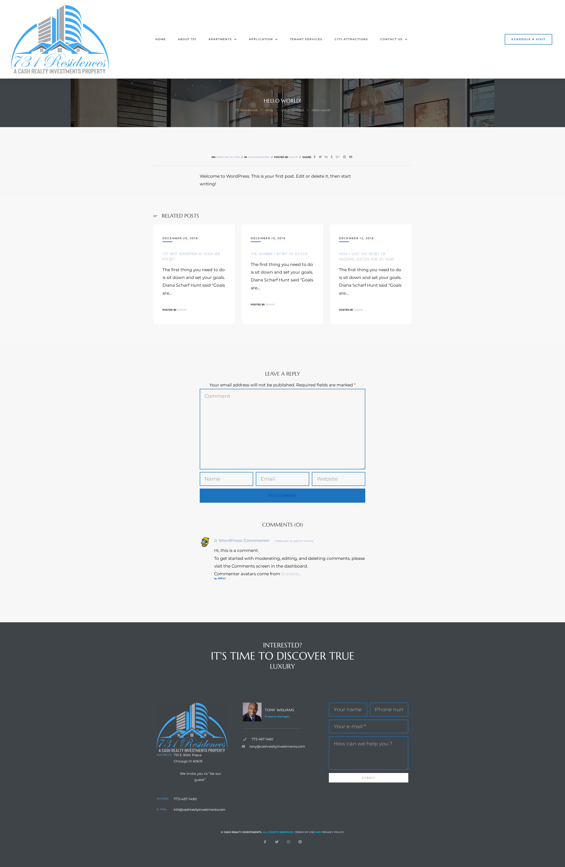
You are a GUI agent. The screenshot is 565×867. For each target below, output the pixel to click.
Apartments (220, 39)
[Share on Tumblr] (332, 157)
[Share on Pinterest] (344, 157)
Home (160, 39)
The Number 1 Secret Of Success (279, 254)
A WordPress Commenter (242, 540)
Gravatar (290, 573)
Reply (222, 578)
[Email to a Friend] (350, 157)
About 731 (187, 39)
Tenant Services (306, 39)
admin (293, 157)
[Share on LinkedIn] (326, 157)
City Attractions (351, 39)
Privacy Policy (333, 832)
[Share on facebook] (315, 157)
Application (261, 39)
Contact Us (391, 39)
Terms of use (305, 832)
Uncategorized (259, 157)
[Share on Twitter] (320, 157)
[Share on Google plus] (338, 157)
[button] (528, 39)
